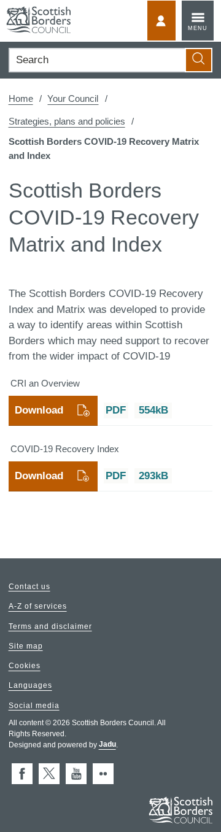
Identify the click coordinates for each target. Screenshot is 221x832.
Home (21, 98)
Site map (26, 646)
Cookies (25, 666)
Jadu (107, 745)
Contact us (29, 586)
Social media (34, 705)
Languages (30, 686)
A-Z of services (38, 607)
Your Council (72, 98)
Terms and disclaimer (50, 626)
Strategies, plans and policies (67, 121)
